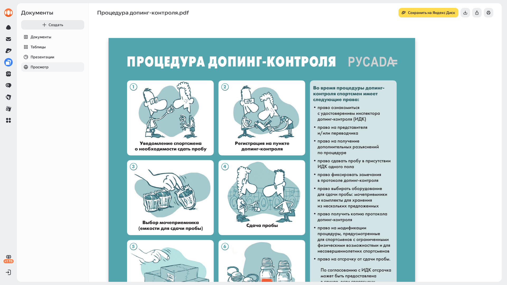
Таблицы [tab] (38, 47)
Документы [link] (37, 13)
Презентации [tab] (42, 57)
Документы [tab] (41, 37)
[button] (8, 120)
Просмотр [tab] (40, 67)
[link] (8, 12)
